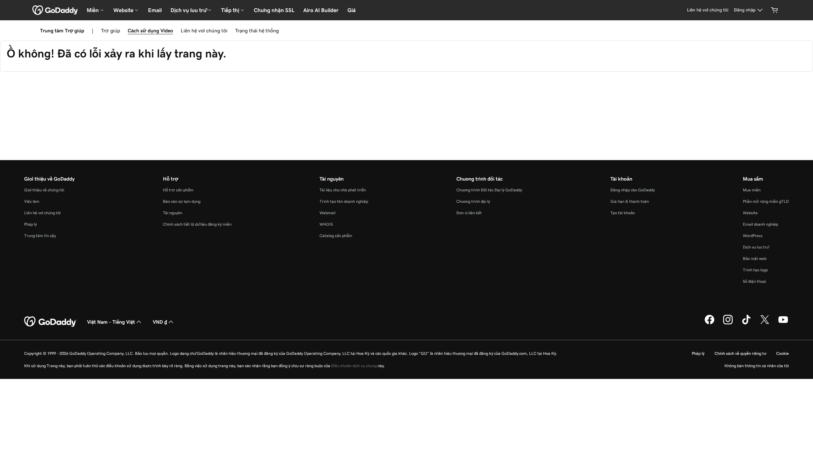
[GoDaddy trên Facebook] (709, 323)
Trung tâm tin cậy (40, 236)
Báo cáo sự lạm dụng (181, 201)
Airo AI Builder (321, 10)
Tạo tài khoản (622, 213)
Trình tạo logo (755, 270)
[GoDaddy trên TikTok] (746, 323)
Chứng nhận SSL (274, 10)
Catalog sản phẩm (335, 236)
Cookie (782, 353)
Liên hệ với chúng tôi (204, 30)
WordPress (753, 236)
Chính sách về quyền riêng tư (740, 353)
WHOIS (326, 224)
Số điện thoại (754, 281)
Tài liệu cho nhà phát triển (342, 190)
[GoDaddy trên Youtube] (783, 323)
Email (155, 10)
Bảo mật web (754, 258)
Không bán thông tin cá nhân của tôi (756, 366)
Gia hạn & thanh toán (629, 201)
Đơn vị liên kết (469, 213)
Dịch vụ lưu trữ (756, 247)
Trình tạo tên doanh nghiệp (343, 201)
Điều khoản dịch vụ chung (354, 366)
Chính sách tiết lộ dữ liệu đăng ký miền (197, 224)
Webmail (327, 213)
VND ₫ (160, 321)
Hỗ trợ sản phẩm (178, 190)
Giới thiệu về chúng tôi (44, 190)
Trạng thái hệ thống (257, 30)
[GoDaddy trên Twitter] (764, 323)
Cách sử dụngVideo (150, 30)
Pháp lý (30, 224)
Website (750, 213)
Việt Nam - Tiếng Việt (111, 321)
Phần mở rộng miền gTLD (766, 201)
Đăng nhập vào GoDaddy (632, 190)
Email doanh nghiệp (760, 224)
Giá (351, 10)
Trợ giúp (110, 30)
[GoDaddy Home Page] (50, 321)
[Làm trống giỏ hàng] (774, 10)
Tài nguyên (172, 213)
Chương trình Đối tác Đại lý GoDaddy (489, 190)
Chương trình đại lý (473, 201)
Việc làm (31, 201)
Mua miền (752, 190)
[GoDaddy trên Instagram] (728, 323)
